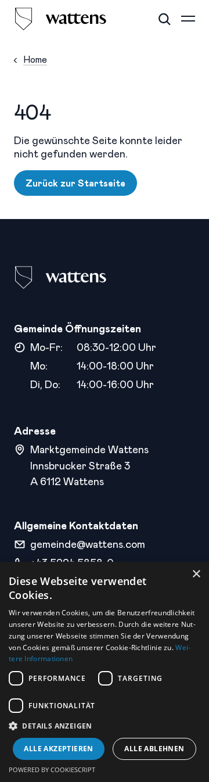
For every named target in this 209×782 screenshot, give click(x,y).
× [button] (196, 574)
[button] (104, 726)
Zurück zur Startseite (75, 183)
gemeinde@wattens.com (87, 544)
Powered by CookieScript (52, 769)
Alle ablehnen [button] (154, 749)
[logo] (60, 19)
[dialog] (104, 672)
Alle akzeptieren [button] (58, 749)
